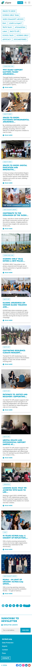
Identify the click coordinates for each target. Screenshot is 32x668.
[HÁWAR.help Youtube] (29, 665)
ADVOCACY (6, 39)
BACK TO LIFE (14, 31)
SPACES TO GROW (8, 11)
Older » (26, 605)
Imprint (4, 646)
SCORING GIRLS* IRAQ (10, 15)
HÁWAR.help (7, 639)
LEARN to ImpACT (15, 23)
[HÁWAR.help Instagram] (23, 665)
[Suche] (25, 2)
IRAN (4, 23)
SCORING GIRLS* (23, 35)
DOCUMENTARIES (20, 39)
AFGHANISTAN (20, 27)
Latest (4, 31)
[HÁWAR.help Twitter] (20, 665)
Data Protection (7, 643)
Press (4, 653)
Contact (5, 650)
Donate (20, 2)
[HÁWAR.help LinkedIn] (26, 665)
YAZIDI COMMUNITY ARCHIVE (13, 19)
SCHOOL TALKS (8, 35)
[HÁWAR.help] (6, 2)
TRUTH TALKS (7, 27)
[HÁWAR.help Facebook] (17, 665)
